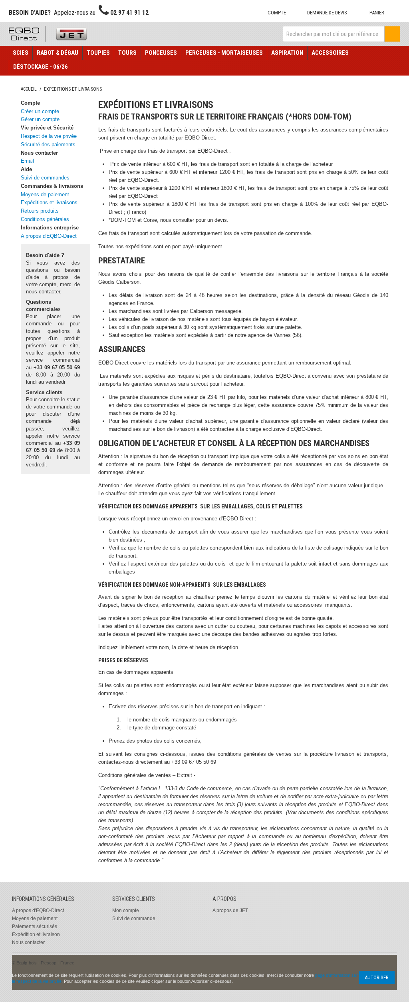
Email (27, 161)
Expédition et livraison (36, 934)
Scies (20, 52)
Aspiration (287, 52)
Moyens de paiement (45, 194)
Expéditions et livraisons (49, 202)
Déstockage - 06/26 (40, 66)
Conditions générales (45, 219)
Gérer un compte (40, 119)
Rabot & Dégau (57, 52)
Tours (127, 52)
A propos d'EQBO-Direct (49, 236)
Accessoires (330, 52)
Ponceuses (161, 52)
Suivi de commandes (45, 178)
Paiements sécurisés (34, 926)
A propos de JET (230, 910)
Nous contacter (28, 942)
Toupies (98, 52)
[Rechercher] (392, 34)
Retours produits (40, 211)
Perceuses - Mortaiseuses (224, 52)
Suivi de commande (133, 918)
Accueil (29, 89)
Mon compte (125, 910)
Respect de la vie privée (49, 136)
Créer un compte (40, 111)
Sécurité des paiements (48, 144)
